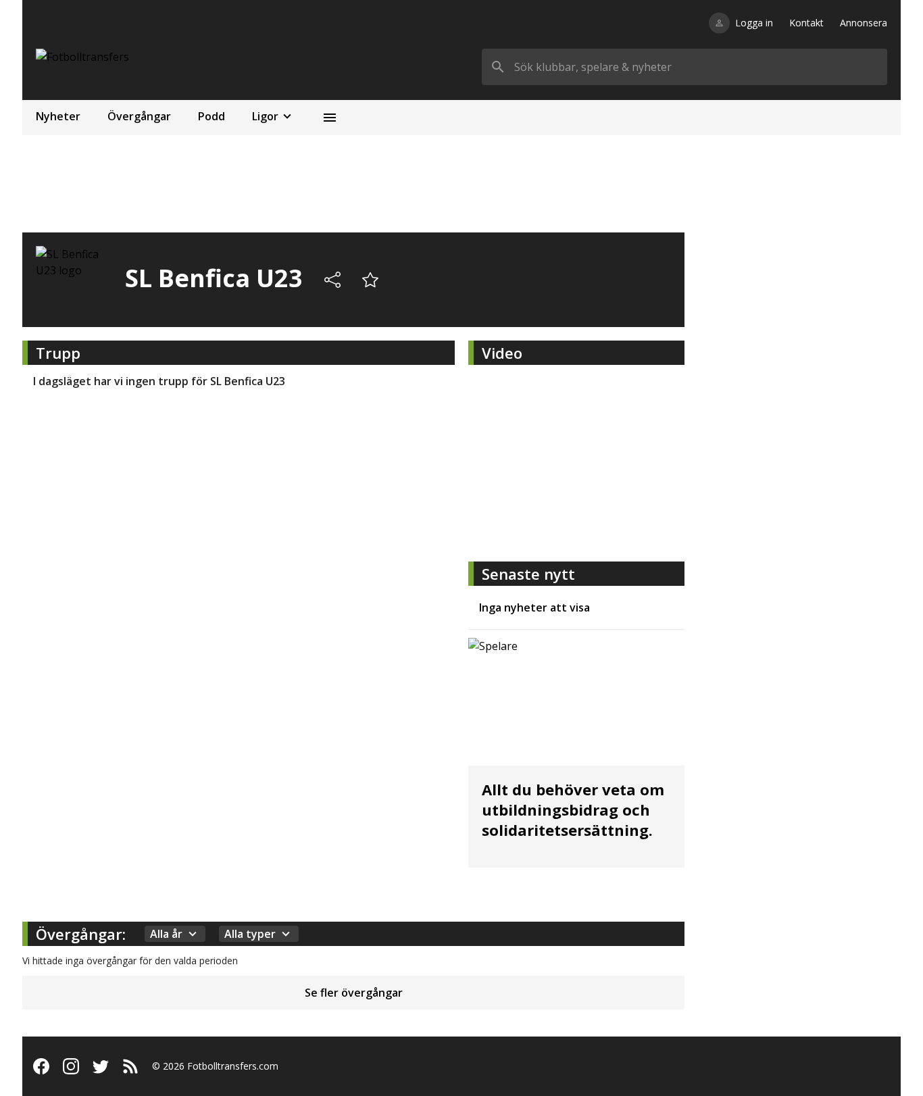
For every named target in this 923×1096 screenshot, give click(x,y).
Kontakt (806, 22)
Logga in (754, 22)
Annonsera (863, 22)
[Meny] (329, 117)
